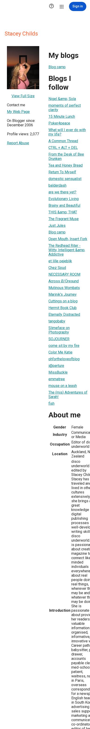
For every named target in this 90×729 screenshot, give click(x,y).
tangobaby (56, 321)
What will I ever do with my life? (67, 132)
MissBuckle (58, 372)
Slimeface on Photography (59, 330)
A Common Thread (63, 141)
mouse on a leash (62, 386)
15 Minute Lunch (61, 116)
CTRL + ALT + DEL (63, 147)
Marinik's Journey (62, 294)
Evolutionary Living (63, 199)
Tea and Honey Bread (65, 165)
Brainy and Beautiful (64, 205)
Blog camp (57, 67)
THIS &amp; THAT (62, 212)
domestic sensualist (64, 179)
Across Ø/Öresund (63, 281)
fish (51, 403)
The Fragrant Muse (63, 219)
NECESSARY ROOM (64, 274)
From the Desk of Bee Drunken (66, 156)
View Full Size (23, 96)
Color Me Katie (60, 352)
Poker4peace (59, 123)
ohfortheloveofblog (64, 359)
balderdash (57, 185)
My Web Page (18, 111)
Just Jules (57, 225)
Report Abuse (18, 143)
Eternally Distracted (64, 314)
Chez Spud (57, 268)
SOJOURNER (58, 339)
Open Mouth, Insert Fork (67, 239)
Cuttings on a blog (63, 301)
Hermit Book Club (62, 308)
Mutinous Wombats (64, 288)
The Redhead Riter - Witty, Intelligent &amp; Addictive (66, 250)
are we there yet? (62, 192)
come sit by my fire (63, 345)
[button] (51, 6)
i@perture (56, 365)
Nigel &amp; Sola (62, 99)
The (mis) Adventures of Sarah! (67, 394)
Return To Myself (62, 172)
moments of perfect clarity (64, 107)
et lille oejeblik (60, 261)
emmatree (56, 379)
